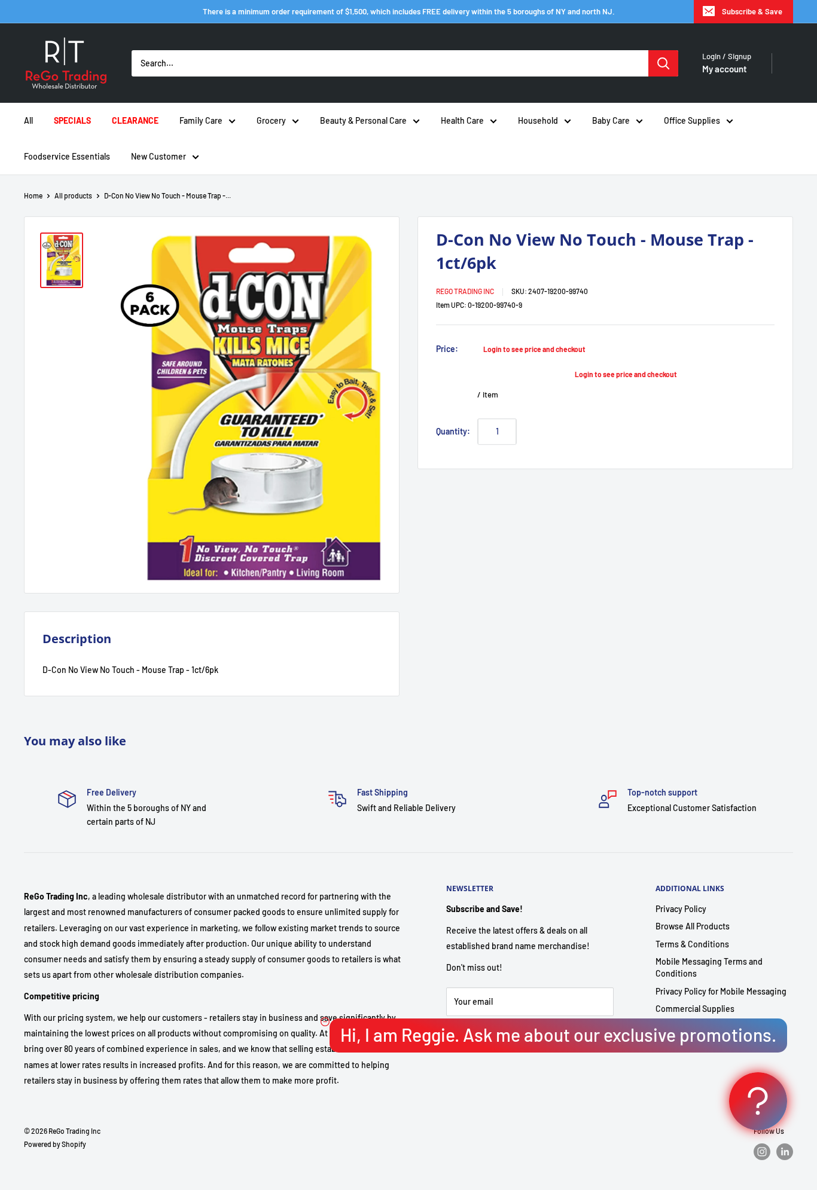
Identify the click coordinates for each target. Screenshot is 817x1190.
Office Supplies (692, 120)
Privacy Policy (681, 909)
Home (33, 195)
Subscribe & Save (752, 11)
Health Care (462, 120)
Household (538, 120)
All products (73, 195)
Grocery (271, 120)
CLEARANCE (135, 120)
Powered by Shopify (55, 1144)
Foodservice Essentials (67, 156)
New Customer (158, 156)
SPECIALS (72, 120)
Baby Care (611, 120)
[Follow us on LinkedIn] (784, 1151)
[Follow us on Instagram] (762, 1151)
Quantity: (453, 431)
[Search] (663, 63)
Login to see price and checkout (534, 349)
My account (724, 68)
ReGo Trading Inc (465, 291)
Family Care (200, 120)
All (28, 120)
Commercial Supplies (695, 1009)
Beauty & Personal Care (363, 120)
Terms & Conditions (692, 944)
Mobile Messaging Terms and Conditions (709, 967)
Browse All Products (693, 926)
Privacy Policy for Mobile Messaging (721, 991)
